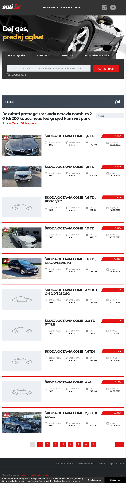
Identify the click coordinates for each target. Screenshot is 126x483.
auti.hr (46, 475)
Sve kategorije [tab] (16, 55)
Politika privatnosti (86, 463)
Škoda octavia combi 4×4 (68, 382)
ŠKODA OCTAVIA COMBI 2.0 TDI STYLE (70, 322)
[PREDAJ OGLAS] (104, 7)
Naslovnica (50, 7)
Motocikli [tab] (67, 55)
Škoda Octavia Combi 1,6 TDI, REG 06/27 (70, 199)
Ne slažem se (94, 480)
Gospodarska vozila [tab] (97, 55)
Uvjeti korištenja (116, 463)
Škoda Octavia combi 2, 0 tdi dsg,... (71, 415)
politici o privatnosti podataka (66, 481)
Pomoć (102, 463)
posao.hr (24, 475)
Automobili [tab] (43, 55)
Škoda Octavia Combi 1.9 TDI (70, 228)
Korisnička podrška (65, 463)
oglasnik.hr (36, 475)
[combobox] (110, 115)
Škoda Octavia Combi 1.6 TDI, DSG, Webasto (70, 261)
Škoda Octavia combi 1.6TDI (70, 351)
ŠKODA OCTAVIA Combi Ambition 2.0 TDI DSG (71, 291)
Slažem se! (115, 480)
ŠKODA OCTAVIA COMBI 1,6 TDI (70, 136)
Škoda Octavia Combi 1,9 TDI (70, 167)
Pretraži (107, 68)
